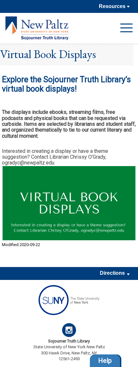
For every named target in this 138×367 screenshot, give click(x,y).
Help (105, 360)
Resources (113, 6)
